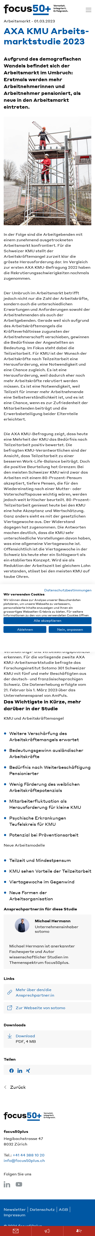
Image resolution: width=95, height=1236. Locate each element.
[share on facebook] (11, 1070)
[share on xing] (28, 1070)
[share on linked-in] (20, 1070)
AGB (63, 1209)
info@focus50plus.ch (24, 1160)
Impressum (14, 1214)
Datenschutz (42, 1209)
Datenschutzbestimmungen (68, 590)
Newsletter (15, 1209)
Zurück (18, 1087)
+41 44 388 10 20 (29, 1155)
